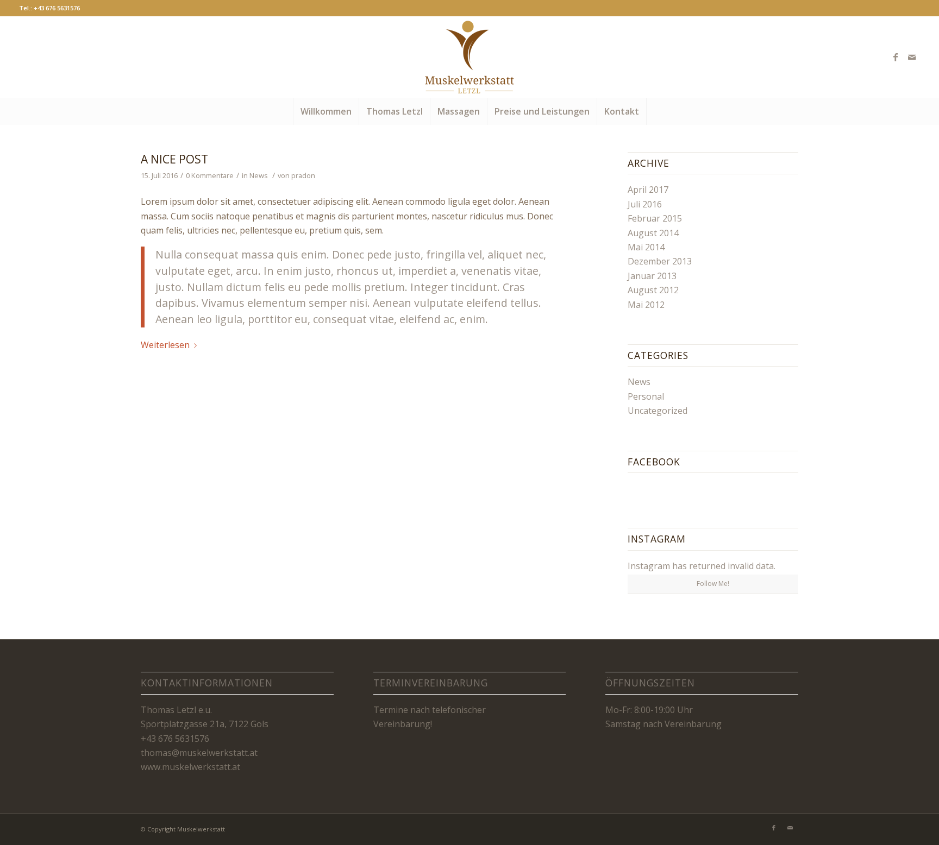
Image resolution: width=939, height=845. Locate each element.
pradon (303, 175)
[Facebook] (895, 57)
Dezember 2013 (660, 261)
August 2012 (653, 290)
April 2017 (648, 190)
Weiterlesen (165, 345)
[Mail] (912, 57)
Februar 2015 (655, 218)
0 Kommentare (210, 175)
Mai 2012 (646, 305)
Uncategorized (657, 411)
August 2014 (653, 233)
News (258, 175)
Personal (646, 396)
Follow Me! (713, 583)
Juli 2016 (645, 204)
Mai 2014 (646, 247)
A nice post (174, 159)
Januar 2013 (652, 276)
